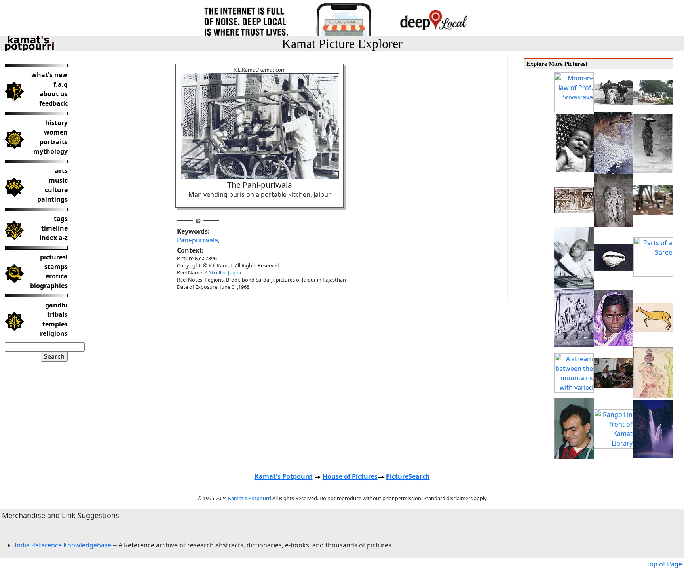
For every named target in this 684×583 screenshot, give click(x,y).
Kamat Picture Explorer (342, 43)
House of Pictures (350, 476)
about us (54, 94)
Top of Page (664, 564)
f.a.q (60, 84)
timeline (54, 228)
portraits (54, 141)
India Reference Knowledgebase (63, 545)
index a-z (54, 237)
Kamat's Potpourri (284, 476)
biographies (49, 285)
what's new (49, 74)
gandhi (56, 305)
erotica (57, 276)
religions (54, 333)
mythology (50, 151)
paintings (52, 199)
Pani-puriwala (197, 240)
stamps (56, 266)
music (58, 180)
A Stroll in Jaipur (223, 272)
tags (61, 218)
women (56, 132)
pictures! (54, 257)
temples (55, 324)
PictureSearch (408, 476)
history (56, 122)
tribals (57, 314)
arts (61, 170)
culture (56, 189)
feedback (53, 103)
